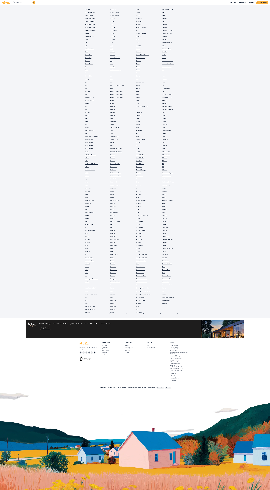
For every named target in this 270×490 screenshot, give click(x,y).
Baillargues (113, 170)
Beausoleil (113, 291)
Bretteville (164, 36)
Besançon (138, 51)
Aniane (86, 194)
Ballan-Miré (113, 188)
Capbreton (164, 221)
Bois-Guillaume (140, 164)
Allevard (87, 121)
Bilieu (137, 91)
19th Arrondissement (90, 27)
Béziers (138, 67)
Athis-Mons (113, 9)
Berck (137, 39)
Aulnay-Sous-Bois (115, 58)
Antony (86, 221)
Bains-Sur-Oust (114, 182)
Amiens (87, 167)
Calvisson (164, 170)
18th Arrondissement (90, 24)
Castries (164, 291)
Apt (85, 227)
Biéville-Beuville (140, 82)
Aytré (111, 133)
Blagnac (138, 124)
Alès (86, 106)
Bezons (138, 70)
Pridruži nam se (105, 347)
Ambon (86, 161)
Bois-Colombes (140, 154)
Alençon (87, 103)
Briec (163, 45)
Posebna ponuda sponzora (176, 358)
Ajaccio (87, 82)
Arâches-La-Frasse (90, 230)
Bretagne (164, 24)
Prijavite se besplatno (262, 2)
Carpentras (165, 254)
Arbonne (87, 236)
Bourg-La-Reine (140, 273)
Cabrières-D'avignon (167, 109)
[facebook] (81, 352)
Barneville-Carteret (115, 221)
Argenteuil (87, 263)
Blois (137, 136)
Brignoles (164, 51)
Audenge (112, 51)
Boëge (138, 148)
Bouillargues (139, 245)
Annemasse (88, 203)
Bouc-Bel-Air (139, 221)
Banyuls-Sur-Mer (114, 200)
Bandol (112, 194)
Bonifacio (138, 185)
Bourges (138, 285)
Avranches (113, 121)
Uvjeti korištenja (102, 387)
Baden (112, 142)
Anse (86, 209)
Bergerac (138, 45)
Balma (112, 191)
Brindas (164, 55)
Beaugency (113, 279)
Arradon (87, 282)
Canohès (164, 209)
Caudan (164, 294)
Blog (103, 348)
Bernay (138, 48)
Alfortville (87, 112)
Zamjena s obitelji (174, 345)
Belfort (138, 15)
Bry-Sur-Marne (166, 88)
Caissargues (165, 139)
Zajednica (104, 352)
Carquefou (164, 257)
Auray (111, 64)
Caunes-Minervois (166, 300)
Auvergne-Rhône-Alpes (116, 91)
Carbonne (164, 230)
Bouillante (138, 242)
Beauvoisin (113, 300)
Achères (87, 33)
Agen (86, 45)
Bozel (137, 306)
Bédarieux (113, 306)
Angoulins (87, 191)
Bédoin (112, 312)
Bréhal (163, 15)
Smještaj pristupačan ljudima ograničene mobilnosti (179, 353)
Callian (163, 148)
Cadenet (164, 121)
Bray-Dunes (139, 312)
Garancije (127, 352)
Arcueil (86, 245)
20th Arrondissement (90, 30)
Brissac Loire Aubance (168, 64)
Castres (164, 288)
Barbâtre (112, 203)
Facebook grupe (173, 350)
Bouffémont (139, 233)
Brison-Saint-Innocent (167, 61)
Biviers (138, 118)
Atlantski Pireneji (114, 12)
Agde (86, 42)
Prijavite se (251, 2)
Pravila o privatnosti (122, 387)
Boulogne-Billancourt (141, 254)
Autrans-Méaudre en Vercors (118, 85)
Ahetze (86, 51)
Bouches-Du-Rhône (141, 230)
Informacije (104, 345)
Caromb (164, 251)
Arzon (86, 300)
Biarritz (138, 73)
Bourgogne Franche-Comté (143, 288)
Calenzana (164, 145)
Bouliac (138, 251)
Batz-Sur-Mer (113, 254)
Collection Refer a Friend (175, 363)
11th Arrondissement (90, 12)
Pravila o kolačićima (132, 387)
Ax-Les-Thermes (114, 127)
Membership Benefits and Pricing (177, 366)
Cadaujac (164, 118)
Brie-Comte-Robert (167, 42)
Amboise (87, 157)
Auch (111, 42)
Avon (111, 118)
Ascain (86, 303)
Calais (163, 142)
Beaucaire (113, 267)
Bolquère (138, 173)
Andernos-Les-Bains (90, 170)
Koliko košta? (233, 2)
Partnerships (173, 380)
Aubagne (112, 18)
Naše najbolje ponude (175, 355)
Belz (137, 30)
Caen (163, 127)
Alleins (86, 118)
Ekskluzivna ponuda (174, 377)
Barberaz (112, 209)
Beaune (112, 288)
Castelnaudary (165, 282)
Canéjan (164, 197)
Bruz (163, 85)
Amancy (87, 151)
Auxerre (112, 100)
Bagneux (112, 154)
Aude (111, 45)
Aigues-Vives (88, 58)
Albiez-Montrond (89, 97)
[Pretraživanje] (33, 2)
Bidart (137, 79)
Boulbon (138, 248)
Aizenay (87, 79)
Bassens (112, 242)
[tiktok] (86, 352)
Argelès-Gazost (89, 257)
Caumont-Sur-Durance (168, 297)
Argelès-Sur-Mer (89, 260)
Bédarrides (113, 309)
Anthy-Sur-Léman (89, 212)
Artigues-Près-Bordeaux (91, 294)
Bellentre (138, 24)
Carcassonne (165, 236)
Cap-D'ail (164, 218)
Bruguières (164, 79)
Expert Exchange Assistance (176, 370)
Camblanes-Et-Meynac (168, 182)
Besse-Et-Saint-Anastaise (142, 55)
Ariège (86, 270)
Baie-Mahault (113, 167)
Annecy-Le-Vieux (89, 200)
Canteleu (164, 215)
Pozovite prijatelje (129, 353)
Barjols (112, 218)
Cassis (163, 273)
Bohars (138, 151)
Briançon (164, 39)
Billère (137, 94)
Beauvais (112, 297)
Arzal (86, 297)
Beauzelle (112, 303)
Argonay (87, 267)
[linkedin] (89, 352)
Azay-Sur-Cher (114, 139)
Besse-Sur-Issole (140, 58)
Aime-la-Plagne (89, 64)
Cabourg (164, 103)
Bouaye (138, 218)
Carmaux (164, 242)
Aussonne (113, 79)
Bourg (137, 263)
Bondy (137, 182)
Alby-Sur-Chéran (89, 100)
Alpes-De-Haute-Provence (92, 136)
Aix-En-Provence (89, 73)
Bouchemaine (139, 227)
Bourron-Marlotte (140, 300)
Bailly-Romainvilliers (115, 173)
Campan (164, 188)
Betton (138, 64)
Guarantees (172, 365)
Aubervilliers (113, 30)
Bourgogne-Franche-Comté (143, 291)
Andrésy (87, 173)
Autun (111, 88)
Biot (137, 109)
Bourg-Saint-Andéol (141, 279)
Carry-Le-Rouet (166, 270)
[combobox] (24, 2)
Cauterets (164, 303)
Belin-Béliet (139, 18)
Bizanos (138, 121)
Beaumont (113, 285)
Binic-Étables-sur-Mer (142, 106)
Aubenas (112, 27)
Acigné (86, 39)
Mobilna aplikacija (106, 350)
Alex (86, 109)
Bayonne (112, 263)
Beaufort (112, 276)
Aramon (87, 233)
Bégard (138, 9)
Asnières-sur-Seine (90, 306)
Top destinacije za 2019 (175, 356)
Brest (163, 21)
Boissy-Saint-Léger (141, 170)
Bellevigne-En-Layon (141, 27)
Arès (86, 254)
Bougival (138, 236)
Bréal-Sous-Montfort (167, 9)
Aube (111, 24)
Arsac (86, 291)
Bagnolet (112, 157)
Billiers (138, 97)
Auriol (111, 76)
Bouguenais (139, 239)
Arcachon (87, 239)
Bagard (112, 145)
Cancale (164, 194)
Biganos (138, 85)
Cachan (164, 115)
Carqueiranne (165, 260)
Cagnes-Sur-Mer (166, 130)
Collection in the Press (175, 361)
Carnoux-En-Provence (167, 248)
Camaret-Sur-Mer (166, 176)
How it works (173, 373)
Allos (86, 133)
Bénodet (138, 36)
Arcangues (87, 242)
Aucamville (113, 39)
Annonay (87, 206)
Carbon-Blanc (165, 227)
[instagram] (83, 352)
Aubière (112, 33)
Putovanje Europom (174, 347)
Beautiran (112, 294)
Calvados (164, 157)
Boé (137, 145)
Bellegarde (139, 21)
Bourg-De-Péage (140, 267)
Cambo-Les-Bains (166, 185)
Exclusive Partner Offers (175, 372)
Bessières (138, 61)
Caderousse (165, 124)
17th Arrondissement (90, 21)
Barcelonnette (114, 212)
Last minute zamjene (174, 348)
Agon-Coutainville (89, 48)
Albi (86, 94)
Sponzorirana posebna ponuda (177, 368)
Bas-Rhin (112, 230)
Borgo (137, 209)
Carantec (164, 224)
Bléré (137, 133)
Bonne (137, 188)
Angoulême (88, 188)
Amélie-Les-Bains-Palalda (91, 164)
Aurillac (112, 73)
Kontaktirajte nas (151, 347)
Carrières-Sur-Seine (167, 263)
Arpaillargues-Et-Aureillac (91, 279)
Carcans (164, 233)
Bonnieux (138, 194)
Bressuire (164, 18)
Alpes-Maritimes (89, 139)
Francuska (87, 9)
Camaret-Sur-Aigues (167, 173)
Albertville (87, 91)
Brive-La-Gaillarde (166, 67)
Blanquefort (139, 130)
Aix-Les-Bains (88, 76)
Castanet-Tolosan (166, 276)
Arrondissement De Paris (91, 288)
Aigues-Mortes (88, 55)
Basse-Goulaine (114, 239)
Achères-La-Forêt (89, 36)
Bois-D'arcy (139, 161)
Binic (137, 103)
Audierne (112, 55)
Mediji (103, 353)
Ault (111, 61)
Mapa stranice (151, 387)
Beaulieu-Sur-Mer (115, 282)
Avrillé (112, 124)
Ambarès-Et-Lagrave (90, 154)
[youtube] (95, 352)
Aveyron (112, 106)
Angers (86, 179)
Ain (85, 67)
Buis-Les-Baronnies (167, 94)
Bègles (138, 12)
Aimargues (87, 61)
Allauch (87, 115)
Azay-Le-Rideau (114, 136)
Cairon (163, 136)
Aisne (86, 70)
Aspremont (87, 312)
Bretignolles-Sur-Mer (167, 30)
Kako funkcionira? (242, 2)
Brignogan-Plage (166, 48)
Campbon (164, 191)
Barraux (112, 227)
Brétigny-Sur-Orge (167, 33)
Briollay (164, 58)
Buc (163, 91)
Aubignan (112, 36)
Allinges (87, 127)
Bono (137, 197)
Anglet (86, 185)
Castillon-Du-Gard (167, 285)
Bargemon (113, 215)
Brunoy (164, 82)
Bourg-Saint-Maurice (141, 282)
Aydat (111, 130)
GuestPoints (127, 348)
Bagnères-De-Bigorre (116, 148)
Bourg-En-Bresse (140, 270)
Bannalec (112, 197)
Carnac (164, 245)
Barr (111, 224)
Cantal (163, 212)
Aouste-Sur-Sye (89, 224)
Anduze (87, 176)
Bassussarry (113, 245)
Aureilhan (112, 67)
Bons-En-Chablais (141, 200)
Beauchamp (113, 270)
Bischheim (138, 115)
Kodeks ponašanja (112, 387)
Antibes (87, 215)
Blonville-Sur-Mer (140, 139)
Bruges (164, 76)
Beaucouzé (113, 273)
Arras (86, 285)
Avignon (112, 115)
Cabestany (164, 100)
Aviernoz (112, 112)
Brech (163, 12)
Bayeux (112, 260)
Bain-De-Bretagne (115, 179)
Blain (137, 127)
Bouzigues (139, 303)
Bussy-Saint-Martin (167, 97)
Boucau (138, 224)
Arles (86, 276)
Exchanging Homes (174, 360)
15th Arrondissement (90, 18)
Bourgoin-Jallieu (140, 297)
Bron (163, 70)
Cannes (164, 203)
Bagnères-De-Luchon (116, 151)
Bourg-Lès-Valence (141, 276)
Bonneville (138, 191)
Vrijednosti (127, 345)
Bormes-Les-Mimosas (142, 215)
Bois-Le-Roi (139, 167)
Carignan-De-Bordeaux (168, 239)
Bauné (112, 257)
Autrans (112, 82)
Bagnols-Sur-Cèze (115, 164)
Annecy (87, 197)
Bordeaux (138, 203)
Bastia (112, 248)
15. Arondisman (89, 15)
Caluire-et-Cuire (166, 154)
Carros (163, 267)
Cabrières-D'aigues (167, 106)
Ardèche (87, 248)
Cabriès (164, 112)
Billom (137, 100)
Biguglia (138, 88)
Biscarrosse (139, 112)
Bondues (138, 179)
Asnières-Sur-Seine (90, 309)
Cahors (164, 133)
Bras (137, 309)
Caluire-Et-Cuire (166, 151)
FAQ (148, 345)
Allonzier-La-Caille (89, 130)
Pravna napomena (142, 387)
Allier (86, 124)
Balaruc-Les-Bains (115, 185)
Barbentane (113, 206)
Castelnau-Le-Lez (166, 279)
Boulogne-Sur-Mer (141, 260)
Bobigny (138, 142)
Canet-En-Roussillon (167, 200)
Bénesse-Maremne (141, 33)
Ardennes (87, 251)
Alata (86, 88)
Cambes (164, 179)
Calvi (163, 164)
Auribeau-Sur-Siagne (115, 70)
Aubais (112, 21)
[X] (92, 352)
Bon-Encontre (139, 176)
